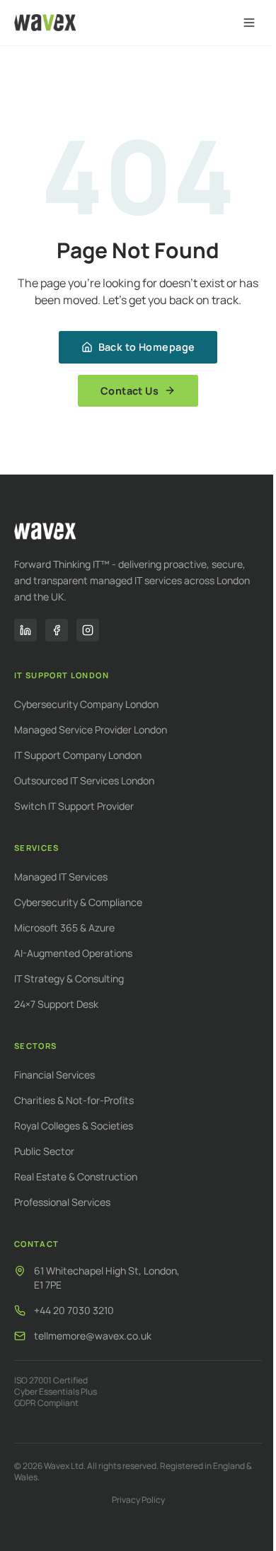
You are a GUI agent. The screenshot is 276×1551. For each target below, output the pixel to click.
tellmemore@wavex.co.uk (92, 1335)
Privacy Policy (138, 1500)
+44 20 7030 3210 (74, 1310)
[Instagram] (87, 630)
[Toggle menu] (249, 22)
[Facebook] (56, 630)
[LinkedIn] (25, 630)
